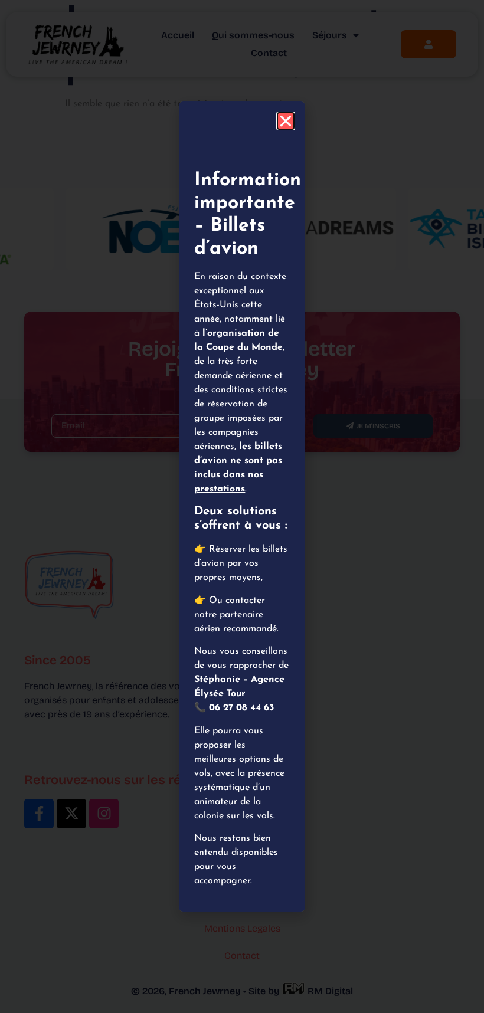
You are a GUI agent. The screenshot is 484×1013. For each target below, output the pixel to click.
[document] (242, 506)
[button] (285, 121)
